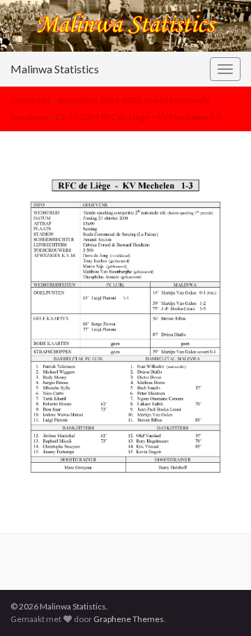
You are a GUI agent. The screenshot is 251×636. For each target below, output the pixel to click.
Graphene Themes (128, 619)
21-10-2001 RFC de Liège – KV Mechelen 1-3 (138, 117)
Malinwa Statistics (54, 68)
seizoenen (30, 100)
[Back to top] (219, 604)
